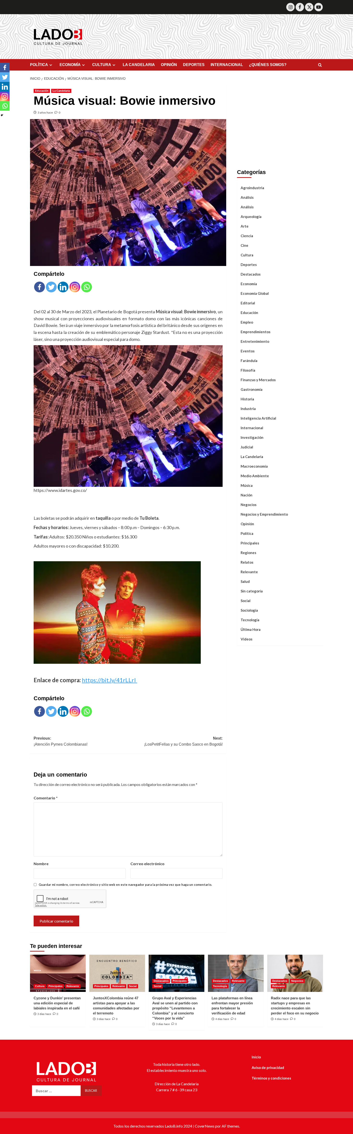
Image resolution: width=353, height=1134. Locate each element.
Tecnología (250, 619)
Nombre (41, 863)
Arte (245, 226)
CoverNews (204, 1126)
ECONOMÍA (70, 65)
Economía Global (255, 293)
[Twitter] (309, 7)
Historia (247, 399)
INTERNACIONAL (227, 65)
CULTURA (101, 65)
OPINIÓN (169, 65)
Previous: (60, 741)
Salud (245, 581)
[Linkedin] (63, 287)
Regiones (248, 552)
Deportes (249, 264)
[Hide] (2, 115)
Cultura (247, 255)
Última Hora (251, 629)
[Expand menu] (51, 65)
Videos (246, 639)
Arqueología (251, 216)
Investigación (252, 437)
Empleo (247, 322)
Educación (42, 90)
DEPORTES (194, 65)
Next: (183, 741)
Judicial (247, 447)
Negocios (248, 504)
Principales (250, 543)
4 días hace (222, 1019)
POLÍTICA (39, 65)
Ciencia (247, 235)
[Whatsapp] (86, 287)
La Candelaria (61, 90)
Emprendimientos (255, 331)
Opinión (247, 523)
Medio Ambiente (255, 475)
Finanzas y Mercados (258, 379)
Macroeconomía (254, 466)
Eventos (248, 351)
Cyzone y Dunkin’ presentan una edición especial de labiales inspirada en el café (57, 1003)
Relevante (249, 571)
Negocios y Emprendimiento (264, 514)
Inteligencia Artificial (258, 418)
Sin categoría (252, 591)
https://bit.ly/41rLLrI (109, 679)
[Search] (320, 65)
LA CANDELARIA (139, 65)
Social (245, 600)
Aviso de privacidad (268, 1067)
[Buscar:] (56, 1090)
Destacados (251, 274)
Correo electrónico (147, 863)
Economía (249, 283)
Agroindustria (252, 187)
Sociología (249, 610)
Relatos (247, 562)
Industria (248, 408)
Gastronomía (251, 389)
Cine (244, 245)
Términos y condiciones (271, 1078)
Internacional (252, 427)
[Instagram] (290, 7)
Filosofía (248, 370)
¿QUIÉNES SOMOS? (267, 65)
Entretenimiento (255, 341)
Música (247, 485)
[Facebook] (300, 7)
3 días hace (44, 1014)
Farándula (249, 360)
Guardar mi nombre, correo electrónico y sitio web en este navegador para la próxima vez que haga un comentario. (125, 885)
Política (247, 533)
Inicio (256, 1057)
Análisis (247, 197)
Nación (246, 495)
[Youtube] (318, 7)
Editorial (248, 303)
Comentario (46, 798)
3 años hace (45, 112)
